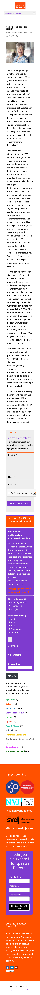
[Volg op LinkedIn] (12, 967)
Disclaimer (20, 990)
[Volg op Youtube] (16, 967)
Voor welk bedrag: (17, 615)
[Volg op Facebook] (7, 967)
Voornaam (14, 886)
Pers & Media (12, 726)
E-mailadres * (15, 877)
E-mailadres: (14, 664)
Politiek (9, 730)
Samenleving (12, 747)
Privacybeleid (11, 990)
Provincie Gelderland (16, 734)
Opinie (9, 721)
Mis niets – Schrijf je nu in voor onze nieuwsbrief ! (20, 521)
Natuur (9, 717)
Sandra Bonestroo (19, 32)
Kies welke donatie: (17, 599)
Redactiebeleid (28, 990)
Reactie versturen (20, 503)
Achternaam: (14, 654)
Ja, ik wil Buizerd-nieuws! (19, 907)
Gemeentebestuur (15, 712)
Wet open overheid (15, 751)
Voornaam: (13, 645)
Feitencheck (12, 708)
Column (19, 36)
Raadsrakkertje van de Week (20, 739)
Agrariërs (10, 699)
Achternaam (15, 894)
